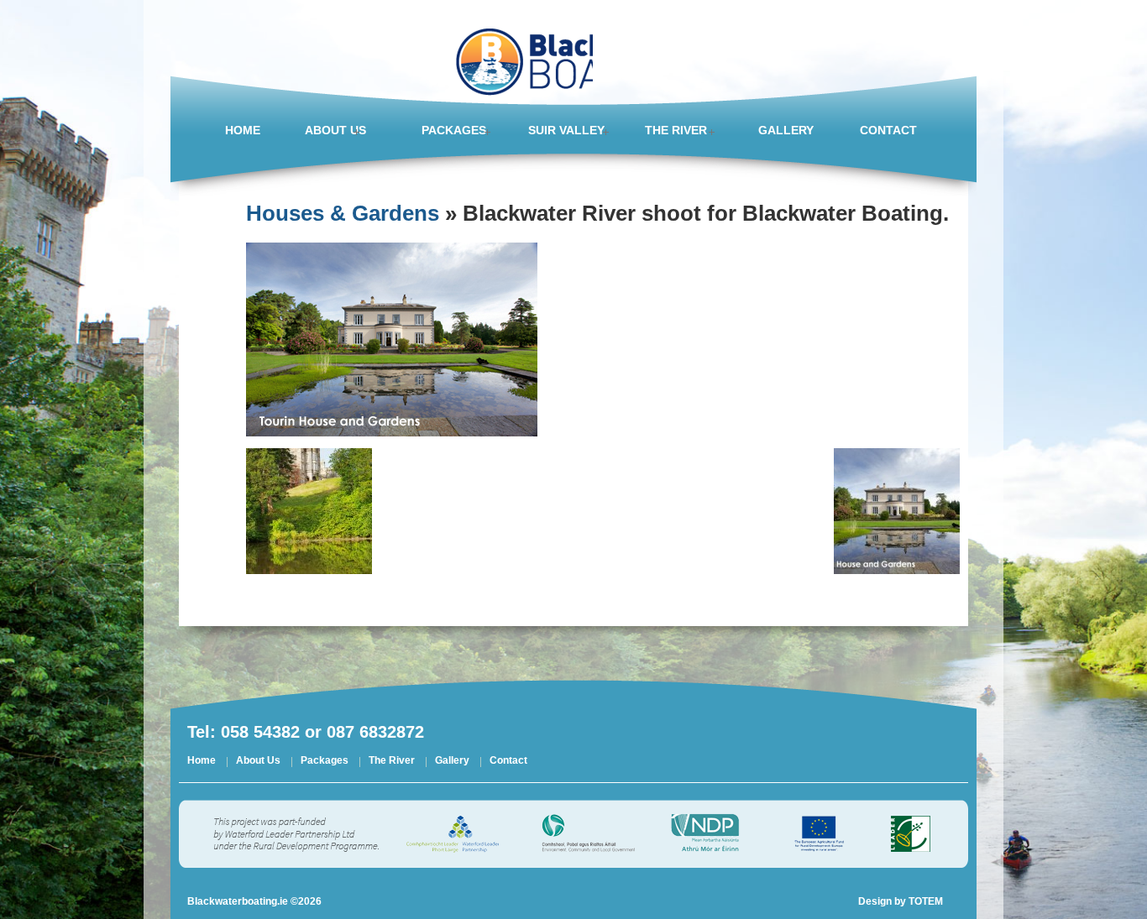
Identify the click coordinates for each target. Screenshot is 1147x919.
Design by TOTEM (900, 901)
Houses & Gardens (342, 213)
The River (392, 761)
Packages (324, 761)
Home (201, 761)
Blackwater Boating (519, 50)
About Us (258, 761)
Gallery (452, 761)
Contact (508, 761)
